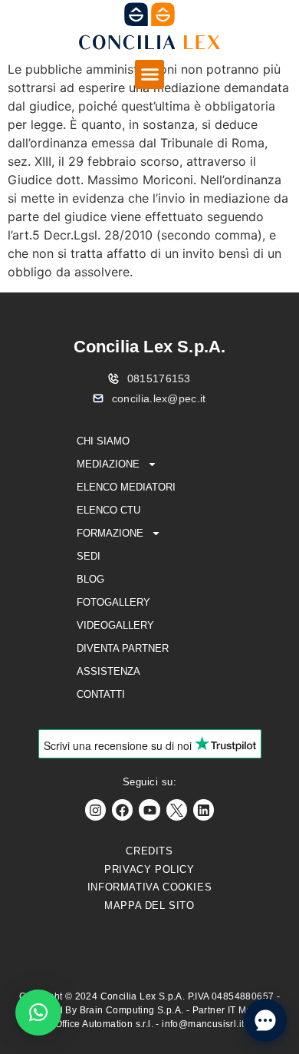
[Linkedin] (203, 809)
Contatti (101, 694)
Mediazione (108, 464)
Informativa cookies (149, 887)
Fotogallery (113, 602)
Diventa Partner (123, 648)
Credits (149, 851)
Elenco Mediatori (126, 487)
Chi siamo (103, 441)
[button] (149, 74)
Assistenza (108, 671)
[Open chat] (265, 1020)
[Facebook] (122, 809)
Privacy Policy (149, 869)
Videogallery (115, 625)
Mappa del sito (149, 905)
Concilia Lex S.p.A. (150, 346)
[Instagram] (95, 809)
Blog (90, 579)
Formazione (110, 533)
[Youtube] (149, 809)
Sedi (88, 556)
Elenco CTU (108, 510)
